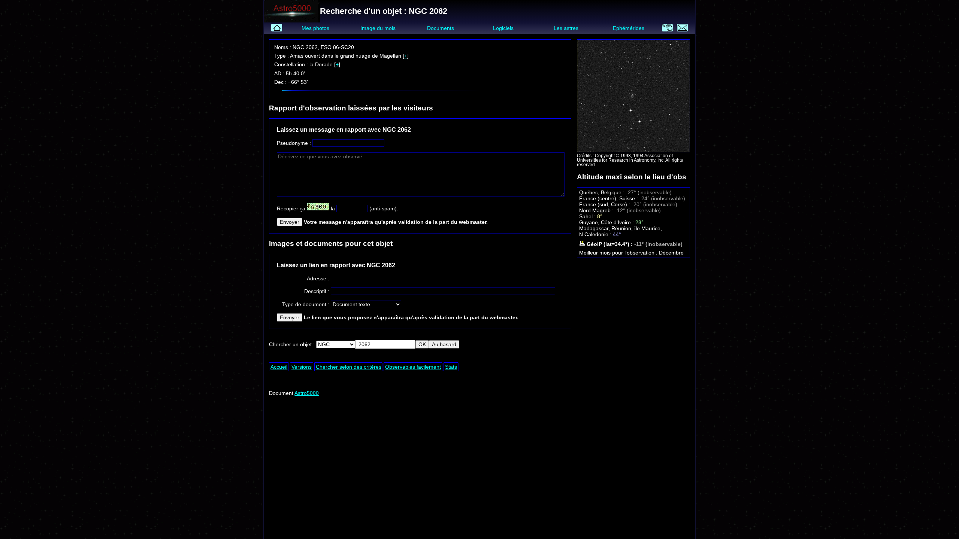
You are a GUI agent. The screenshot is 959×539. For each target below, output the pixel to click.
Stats (451, 367)
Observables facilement (413, 367)
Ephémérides (628, 28)
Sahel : (588, 216)
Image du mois (378, 28)
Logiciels (503, 28)
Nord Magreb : (597, 210)
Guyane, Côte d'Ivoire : (607, 222)
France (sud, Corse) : (605, 204)
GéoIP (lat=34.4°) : (609, 244)
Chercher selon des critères (348, 367)
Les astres (566, 28)
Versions (301, 367)
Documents (440, 28)
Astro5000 (306, 393)
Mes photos (315, 28)
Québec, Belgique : (602, 192)
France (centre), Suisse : (609, 198)
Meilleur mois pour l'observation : (619, 253)
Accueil (278, 367)
